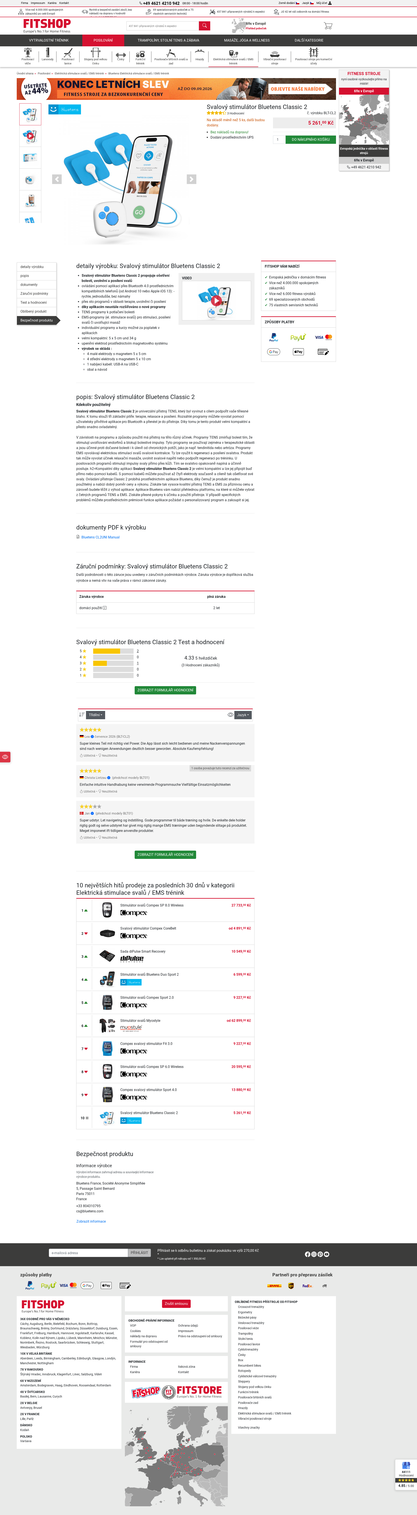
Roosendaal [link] (87, 1385)
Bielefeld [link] (59, 1324)
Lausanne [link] (44, 1396)
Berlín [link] (48, 1324)
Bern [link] (33, 1396)
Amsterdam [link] (28, 1385)
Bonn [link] (82, 1324)
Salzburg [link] (87, 1374)
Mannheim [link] (85, 1338)
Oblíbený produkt (33, 311)
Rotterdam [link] (103, 1385)
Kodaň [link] (24, 1430)
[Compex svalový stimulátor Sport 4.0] (107, 1094)
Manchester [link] (28, 1363)
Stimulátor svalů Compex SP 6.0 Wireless (152, 1067)
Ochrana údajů (188, 1325)
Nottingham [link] (45, 1363)
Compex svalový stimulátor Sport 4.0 (148, 1090)
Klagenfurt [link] (64, 1374)
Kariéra (52, 3)
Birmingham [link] (52, 1358)
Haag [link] (58, 1385)
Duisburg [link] (102, 1328)
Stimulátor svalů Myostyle (140, 1021)
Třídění (94, 715)
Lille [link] (22, 1419)
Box (240, 1360)
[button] (30, 114)
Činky (242, 1355)
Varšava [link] (25, 1441)
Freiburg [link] (40, 1333)
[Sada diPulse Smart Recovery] (107, 956)
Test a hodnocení (33, 302)
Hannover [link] (67, 1333)
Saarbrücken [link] (66, 1342)
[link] (273, 337)
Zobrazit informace (91, 1221)
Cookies (135, 1331)
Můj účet (321, 3)
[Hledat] (204, 25)
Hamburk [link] (53, 1333)
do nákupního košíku (311, 139)
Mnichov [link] (98, 1338)
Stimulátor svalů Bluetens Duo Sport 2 (149, 974)
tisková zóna (186, 1367)
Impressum (38, 3)
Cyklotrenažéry (248, 1349)
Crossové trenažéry (251, 1307)
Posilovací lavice (249, 1344)
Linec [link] (76, 1374)
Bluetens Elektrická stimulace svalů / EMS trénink (138, 73)
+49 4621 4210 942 (365, 167)
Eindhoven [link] (71, 1385)
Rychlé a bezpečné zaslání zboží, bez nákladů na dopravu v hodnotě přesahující (110, 13)
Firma (24, 3)
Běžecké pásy (247, 1317)
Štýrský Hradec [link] (30, 1374)
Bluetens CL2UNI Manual (100, 537)
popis (24, 276)
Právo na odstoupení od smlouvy (200, 1336)
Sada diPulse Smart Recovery (142, 951)
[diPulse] (133, 959)
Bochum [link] (71, 1324)
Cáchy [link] (24, 1324)
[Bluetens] (64, 109)
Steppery (244, 1381)
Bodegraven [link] (45, 1385)
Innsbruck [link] (49, 1374)
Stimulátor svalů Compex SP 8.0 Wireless (152, 905)
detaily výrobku (32, 267)
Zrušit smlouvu (176, 1304)
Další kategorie (309, 40)
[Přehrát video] (216, 300)
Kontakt (64, 3)
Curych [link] (57, 1396)
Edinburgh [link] (84, 1358)
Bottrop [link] (92, 1324)
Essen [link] (113, 1328)
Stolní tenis (245, 1339)
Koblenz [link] (25, 1338)
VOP (133, 1325)
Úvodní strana (25, 73)
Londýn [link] (110, 1358)
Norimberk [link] (27, 1342)
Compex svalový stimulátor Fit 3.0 (146, 1044)
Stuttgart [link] (97, 1342)
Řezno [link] (40, 1342)
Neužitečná (109, 756)
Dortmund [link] (57, 1328)
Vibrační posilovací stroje (254, 1419)
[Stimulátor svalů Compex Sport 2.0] (107, 1002)
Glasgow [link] (98, 1358)
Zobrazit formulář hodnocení (165, 690)
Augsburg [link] (36, 1324)
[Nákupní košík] (329, 26)
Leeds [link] (38, 1358)
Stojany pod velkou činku (254, 1387)
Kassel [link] (109, 1333)
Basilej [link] (24, 1396)
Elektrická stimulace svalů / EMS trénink (79, 73)
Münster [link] (111, 1338)
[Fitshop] (47, 25)
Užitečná (89, 756)
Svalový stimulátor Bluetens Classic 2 (149, 1113)
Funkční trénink (248, 1392)
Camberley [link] (68, 1358)
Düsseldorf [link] (87, 1328)
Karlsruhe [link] (96, 1333)
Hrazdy (243, 1408)
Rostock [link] (51, 1342)
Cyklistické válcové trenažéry (257, 1376)
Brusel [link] (37, 1408)
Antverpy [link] (26, 1408)
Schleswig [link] (83, 1342)
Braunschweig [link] (30, 1328)
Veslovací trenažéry (251, 1323)
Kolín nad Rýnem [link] (43, 1338)
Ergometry (245, 1312)
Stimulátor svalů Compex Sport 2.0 (147, 997)
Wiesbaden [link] (27, 1347)
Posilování (103, 40)
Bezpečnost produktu (36, 320)
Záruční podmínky (34, 294)
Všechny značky (249, 1428)
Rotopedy (244, 1371)
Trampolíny (245, 1334)
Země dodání (287, 3)
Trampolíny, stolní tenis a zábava (168, 40)
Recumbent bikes (249, 1366)
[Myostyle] (133, 1028)
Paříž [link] (30, 1419)
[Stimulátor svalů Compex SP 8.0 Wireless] (107, 910)
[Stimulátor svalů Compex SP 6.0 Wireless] (107, 1071)
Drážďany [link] (72, 1328)
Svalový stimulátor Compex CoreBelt (148, 928)
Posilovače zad (248, 1403)
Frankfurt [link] (26, 1333)
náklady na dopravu (143, 1336)
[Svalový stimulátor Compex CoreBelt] (107, 933)
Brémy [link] (45, 1328)
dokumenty (29, 285)
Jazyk (305, 3)
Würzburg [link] (43, 1347)
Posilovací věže (248, 1328)
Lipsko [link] (60, 1338)
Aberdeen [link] (26, 1358)
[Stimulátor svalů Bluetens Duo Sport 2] (107, 979)
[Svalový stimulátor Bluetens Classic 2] (107, 1117)
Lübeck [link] (71, 1338)
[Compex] (133, 913)
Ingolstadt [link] (82, 1333)
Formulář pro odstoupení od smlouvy (149, 1344)
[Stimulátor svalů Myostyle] (107, 1025)
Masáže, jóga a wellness (247, 40)
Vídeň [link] (98, 1374)
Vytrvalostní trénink (49, 40)
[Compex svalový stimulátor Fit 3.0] (107, 1048)
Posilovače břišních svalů (255, 1397)
